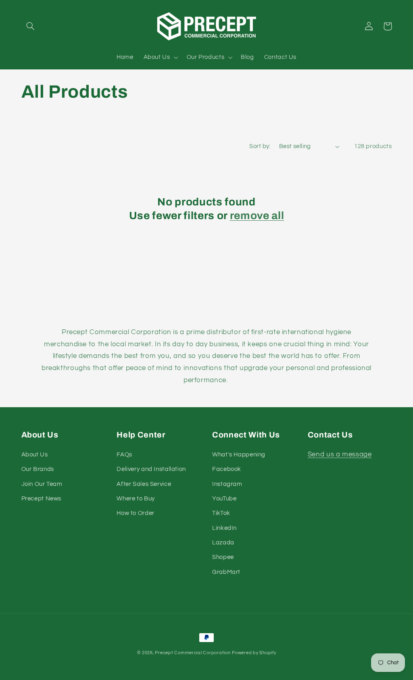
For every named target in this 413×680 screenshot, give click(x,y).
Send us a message (340, 454)
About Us (34, 455)
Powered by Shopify (254, 653)
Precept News (41, 499)
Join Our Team (42, 484)
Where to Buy (136, 499)
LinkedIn (224, 528)
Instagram (227, 484)
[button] (30, 26)
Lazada (223, 543)
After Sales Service (144, 484)
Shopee (223, 557)
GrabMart (226, 572)
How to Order (135, 513)
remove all (257, 216)
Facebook (226, 469)
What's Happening (238, 455)
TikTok (221, 513)
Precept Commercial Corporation (192, 653)
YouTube (224, 499)
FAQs (124, 455)
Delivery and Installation (151, 469)
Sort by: (259, 146)
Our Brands (37, 469)
